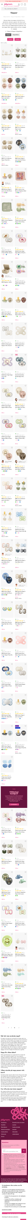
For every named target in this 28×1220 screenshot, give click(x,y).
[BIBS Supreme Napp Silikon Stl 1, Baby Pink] (6, 718)
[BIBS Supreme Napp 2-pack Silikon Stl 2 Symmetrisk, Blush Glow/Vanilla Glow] (2, 563)
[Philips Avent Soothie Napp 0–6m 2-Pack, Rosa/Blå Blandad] (5, 780)
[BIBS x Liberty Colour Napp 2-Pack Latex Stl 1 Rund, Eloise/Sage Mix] (17, 316)
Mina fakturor (4, 1127)
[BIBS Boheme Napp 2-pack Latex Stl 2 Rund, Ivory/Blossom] (3, 192)
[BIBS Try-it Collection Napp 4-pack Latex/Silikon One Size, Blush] (15, 130)
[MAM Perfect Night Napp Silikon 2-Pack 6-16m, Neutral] (17, 254)
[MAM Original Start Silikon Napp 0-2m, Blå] (18, 347)
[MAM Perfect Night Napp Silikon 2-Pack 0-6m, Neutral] (5, 833)
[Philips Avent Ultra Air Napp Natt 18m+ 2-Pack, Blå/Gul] (2, 625)
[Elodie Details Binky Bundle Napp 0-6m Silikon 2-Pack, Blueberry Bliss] (15, 378)
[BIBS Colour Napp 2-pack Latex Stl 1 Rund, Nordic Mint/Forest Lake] (6, 471)
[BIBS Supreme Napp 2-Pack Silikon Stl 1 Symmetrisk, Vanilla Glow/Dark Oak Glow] (15, 625)
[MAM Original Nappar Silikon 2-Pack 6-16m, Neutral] (15, 440)
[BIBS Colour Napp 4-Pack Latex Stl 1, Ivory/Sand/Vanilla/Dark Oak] (17, 99)
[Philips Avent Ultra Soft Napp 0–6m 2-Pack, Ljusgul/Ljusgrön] (18, 223)
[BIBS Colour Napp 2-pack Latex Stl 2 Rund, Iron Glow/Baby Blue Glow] (15, 161)
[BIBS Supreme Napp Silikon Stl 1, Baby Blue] (3, 718)
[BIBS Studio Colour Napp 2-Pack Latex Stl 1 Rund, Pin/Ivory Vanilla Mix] (6, 895)
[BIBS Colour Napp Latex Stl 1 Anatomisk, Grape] (5, 957)
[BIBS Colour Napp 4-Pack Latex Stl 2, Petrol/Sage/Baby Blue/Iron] (3, 99)
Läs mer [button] (15, 29)
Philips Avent (15, 1099)
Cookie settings (4, 1131)
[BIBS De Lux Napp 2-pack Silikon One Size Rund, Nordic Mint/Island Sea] (20, 409)
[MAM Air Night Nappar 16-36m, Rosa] (2, 926)
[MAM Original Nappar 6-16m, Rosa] (17, 687)
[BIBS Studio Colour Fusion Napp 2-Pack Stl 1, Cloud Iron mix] (15, 749)
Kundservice (3, 1122)
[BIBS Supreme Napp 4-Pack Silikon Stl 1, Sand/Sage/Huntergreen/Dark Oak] (2, 864)
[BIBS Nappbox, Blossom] (5, 285)
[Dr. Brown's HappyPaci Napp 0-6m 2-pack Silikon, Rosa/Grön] (17, 895)
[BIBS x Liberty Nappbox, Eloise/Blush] (20, 192)
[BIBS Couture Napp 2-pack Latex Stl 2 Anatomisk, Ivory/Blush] (2, 502)
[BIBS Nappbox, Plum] (6, 285)
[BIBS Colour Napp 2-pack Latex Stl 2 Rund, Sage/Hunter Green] (18, 161)
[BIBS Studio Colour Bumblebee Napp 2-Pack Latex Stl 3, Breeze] (5, 316)
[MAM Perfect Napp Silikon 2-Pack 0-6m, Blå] (15, 532)
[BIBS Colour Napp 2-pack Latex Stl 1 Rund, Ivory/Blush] (2, 471)
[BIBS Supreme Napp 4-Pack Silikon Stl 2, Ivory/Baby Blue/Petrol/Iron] (17, 68)
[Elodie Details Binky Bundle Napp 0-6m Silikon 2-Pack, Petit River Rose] (3, 1019)
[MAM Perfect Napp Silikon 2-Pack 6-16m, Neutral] (15, 864)
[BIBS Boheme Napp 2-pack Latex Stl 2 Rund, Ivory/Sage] (5, 192)
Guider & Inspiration (5, 1129)
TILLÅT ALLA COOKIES (14, 1213)
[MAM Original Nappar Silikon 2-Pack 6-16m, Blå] (18, 440)
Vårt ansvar (3, 1134)
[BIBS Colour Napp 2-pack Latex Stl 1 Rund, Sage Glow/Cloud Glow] (3, 471)
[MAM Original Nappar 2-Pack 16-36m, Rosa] (3, 254)
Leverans (14, 1124)
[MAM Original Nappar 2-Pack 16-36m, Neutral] (2, 254)
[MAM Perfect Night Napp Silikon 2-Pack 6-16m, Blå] (18, 254)
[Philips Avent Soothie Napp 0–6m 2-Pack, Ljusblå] (2, 780)
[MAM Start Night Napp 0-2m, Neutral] (5, 378)
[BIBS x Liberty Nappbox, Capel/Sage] (17, 192)
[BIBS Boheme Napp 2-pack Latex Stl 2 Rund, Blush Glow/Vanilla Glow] (2, 192)
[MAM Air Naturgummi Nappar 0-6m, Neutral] (2, 347)
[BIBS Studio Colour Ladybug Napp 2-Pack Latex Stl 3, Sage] (6, 316)
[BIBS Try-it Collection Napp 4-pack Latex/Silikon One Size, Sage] (17, 130)
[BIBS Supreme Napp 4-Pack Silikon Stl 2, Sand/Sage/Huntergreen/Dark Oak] (15, 68)
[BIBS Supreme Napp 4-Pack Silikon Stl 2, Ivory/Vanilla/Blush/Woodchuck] (18, 68)
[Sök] (3, 9)
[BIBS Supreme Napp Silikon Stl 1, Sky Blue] (5, 718)
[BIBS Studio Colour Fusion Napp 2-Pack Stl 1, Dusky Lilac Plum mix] (17, 749)
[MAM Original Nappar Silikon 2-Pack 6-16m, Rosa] (17, 440)
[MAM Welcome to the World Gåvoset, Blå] (5, 68)
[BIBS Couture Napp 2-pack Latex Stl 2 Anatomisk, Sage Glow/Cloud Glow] (5, 502)
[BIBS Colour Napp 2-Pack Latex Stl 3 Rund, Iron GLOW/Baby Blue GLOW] (3, 316)
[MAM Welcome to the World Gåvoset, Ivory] (2, 68)
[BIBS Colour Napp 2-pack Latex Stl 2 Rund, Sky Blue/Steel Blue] (17, 161)
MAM (19, 1099)
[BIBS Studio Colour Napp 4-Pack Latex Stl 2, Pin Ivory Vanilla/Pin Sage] (6, 99)
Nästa (19, 1027)
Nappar (23, 16)
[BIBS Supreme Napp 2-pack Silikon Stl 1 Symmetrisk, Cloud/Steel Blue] (17, 625)
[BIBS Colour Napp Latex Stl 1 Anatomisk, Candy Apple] (3, 957)
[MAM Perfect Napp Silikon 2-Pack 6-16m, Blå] (18, 864)
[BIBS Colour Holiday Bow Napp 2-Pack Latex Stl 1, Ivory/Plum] (3, 895)
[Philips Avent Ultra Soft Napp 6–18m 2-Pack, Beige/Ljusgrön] (15, 223)
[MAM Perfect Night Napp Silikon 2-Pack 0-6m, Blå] (3, 833)
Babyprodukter (6, 16)
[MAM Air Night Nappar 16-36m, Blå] (5, 926)
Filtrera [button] (10, 39)
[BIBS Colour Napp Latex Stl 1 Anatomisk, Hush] (6, 957)
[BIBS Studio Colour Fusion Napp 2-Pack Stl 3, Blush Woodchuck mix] (2, 656)
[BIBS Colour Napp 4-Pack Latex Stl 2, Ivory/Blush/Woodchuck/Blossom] (2, 99)
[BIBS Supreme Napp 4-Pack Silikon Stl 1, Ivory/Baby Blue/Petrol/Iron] (5, 864)
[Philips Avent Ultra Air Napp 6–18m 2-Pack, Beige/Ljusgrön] (17, 285)
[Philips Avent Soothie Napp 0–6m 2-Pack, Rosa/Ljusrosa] (3, 780)
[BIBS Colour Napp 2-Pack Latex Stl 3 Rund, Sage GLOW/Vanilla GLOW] (2, 316)
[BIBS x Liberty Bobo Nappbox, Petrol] (18, 192)
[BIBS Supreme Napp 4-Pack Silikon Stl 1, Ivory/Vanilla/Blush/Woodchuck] (3, 864)
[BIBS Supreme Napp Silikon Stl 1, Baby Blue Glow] (2, 718)
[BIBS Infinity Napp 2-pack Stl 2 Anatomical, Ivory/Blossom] (15, 957)
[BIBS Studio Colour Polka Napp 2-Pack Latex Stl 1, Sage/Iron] (2, 895)
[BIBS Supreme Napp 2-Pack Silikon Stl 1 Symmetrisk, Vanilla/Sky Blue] (20, 625)
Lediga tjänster (15, 1134)
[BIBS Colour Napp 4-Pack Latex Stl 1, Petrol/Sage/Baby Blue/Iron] (15, 99)
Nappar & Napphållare (15, 16)
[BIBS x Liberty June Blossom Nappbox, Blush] (15, 192)
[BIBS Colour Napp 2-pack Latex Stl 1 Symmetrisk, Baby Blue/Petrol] (20, 718)
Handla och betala (16, 1127)
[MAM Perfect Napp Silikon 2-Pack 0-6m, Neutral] (17, 532)
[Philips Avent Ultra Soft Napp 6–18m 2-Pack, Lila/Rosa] (17, 223)
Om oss (2, 1136)
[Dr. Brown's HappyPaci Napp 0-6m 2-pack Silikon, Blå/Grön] (15, 895)
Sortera (17, 39)
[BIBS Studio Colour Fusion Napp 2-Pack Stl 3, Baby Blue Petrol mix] (3, 656)
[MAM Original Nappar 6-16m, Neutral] (15, 687)
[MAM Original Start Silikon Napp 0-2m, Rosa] (17, 347)
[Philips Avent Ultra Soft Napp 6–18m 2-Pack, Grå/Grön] (20, 223)
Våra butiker (15, 1131)
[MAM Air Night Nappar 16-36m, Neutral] (3, 926)
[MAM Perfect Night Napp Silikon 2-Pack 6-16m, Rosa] (15, 254)
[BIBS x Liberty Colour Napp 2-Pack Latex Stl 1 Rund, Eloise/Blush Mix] (20, 316)
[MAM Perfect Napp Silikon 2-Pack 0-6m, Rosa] (18, 532)
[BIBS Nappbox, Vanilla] (2, 285)
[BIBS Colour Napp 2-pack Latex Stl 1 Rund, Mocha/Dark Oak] (5, 471)
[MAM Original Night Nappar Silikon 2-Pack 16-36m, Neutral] (2, 409)
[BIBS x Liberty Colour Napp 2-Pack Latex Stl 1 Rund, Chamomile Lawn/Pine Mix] (18, 316)
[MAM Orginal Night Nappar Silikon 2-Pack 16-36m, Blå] (3, 440)
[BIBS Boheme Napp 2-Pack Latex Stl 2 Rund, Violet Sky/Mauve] (6, 192)
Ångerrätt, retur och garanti (18, 1122)
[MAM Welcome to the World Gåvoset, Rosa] (3, 68)
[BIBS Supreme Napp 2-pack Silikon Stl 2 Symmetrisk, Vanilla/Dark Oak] (3, 563)
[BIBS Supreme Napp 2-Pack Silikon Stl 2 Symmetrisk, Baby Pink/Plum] (6, 563)
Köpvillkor (3, 1124)
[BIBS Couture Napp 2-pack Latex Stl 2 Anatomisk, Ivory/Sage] (3, 502)
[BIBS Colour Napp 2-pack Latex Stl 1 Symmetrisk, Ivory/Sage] (15, 718)
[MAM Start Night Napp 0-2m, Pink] (2, 378)
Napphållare (16, 34)
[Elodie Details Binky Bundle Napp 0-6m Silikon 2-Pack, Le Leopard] (2, 1019)
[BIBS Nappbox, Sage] (3, 285)
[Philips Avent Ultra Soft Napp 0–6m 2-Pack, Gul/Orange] (3, 988)
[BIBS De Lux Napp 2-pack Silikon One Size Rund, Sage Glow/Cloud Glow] (18, 409)
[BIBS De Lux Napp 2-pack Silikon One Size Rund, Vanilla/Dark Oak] (17, 409)
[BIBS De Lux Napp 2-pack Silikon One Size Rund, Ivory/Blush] (15, 409)
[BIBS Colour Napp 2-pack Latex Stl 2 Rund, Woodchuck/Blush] (20, 161)
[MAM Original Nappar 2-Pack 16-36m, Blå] (6, 254)
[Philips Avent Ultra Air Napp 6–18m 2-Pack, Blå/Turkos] (18, 285)
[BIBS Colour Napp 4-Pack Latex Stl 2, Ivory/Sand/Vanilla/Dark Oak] (5, 99)
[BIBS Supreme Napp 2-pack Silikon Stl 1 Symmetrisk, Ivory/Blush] (18, 625)
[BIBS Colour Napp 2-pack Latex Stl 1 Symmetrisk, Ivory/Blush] (18, 718)
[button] (2, 4)
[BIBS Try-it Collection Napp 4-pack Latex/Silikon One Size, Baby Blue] (20, 130)
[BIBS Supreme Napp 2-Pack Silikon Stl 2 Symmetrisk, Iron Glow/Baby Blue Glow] (5, 563)
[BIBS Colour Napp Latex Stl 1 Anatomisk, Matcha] (2, 957)
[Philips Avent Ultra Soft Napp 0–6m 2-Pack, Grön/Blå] (2, 988)
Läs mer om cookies (7, 1209)
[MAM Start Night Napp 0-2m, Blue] (3, 378)
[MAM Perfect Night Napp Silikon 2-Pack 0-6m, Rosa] (2, 833)
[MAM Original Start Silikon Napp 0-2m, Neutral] (15, 347)
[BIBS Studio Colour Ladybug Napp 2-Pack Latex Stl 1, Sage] (5, 895)
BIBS (10, 1099)
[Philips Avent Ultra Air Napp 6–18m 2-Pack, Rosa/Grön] (15, 285)
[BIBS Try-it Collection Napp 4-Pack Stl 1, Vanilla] (2, 161)
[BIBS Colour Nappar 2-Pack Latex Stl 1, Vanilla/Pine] (17, 718)
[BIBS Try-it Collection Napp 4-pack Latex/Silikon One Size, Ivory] (18, 130)
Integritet (14, 1129)
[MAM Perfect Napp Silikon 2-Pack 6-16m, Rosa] (17, 864)
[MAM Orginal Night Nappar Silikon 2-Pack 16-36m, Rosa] (2, 440)
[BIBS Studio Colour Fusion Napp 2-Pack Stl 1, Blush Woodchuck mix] (18, 749)
